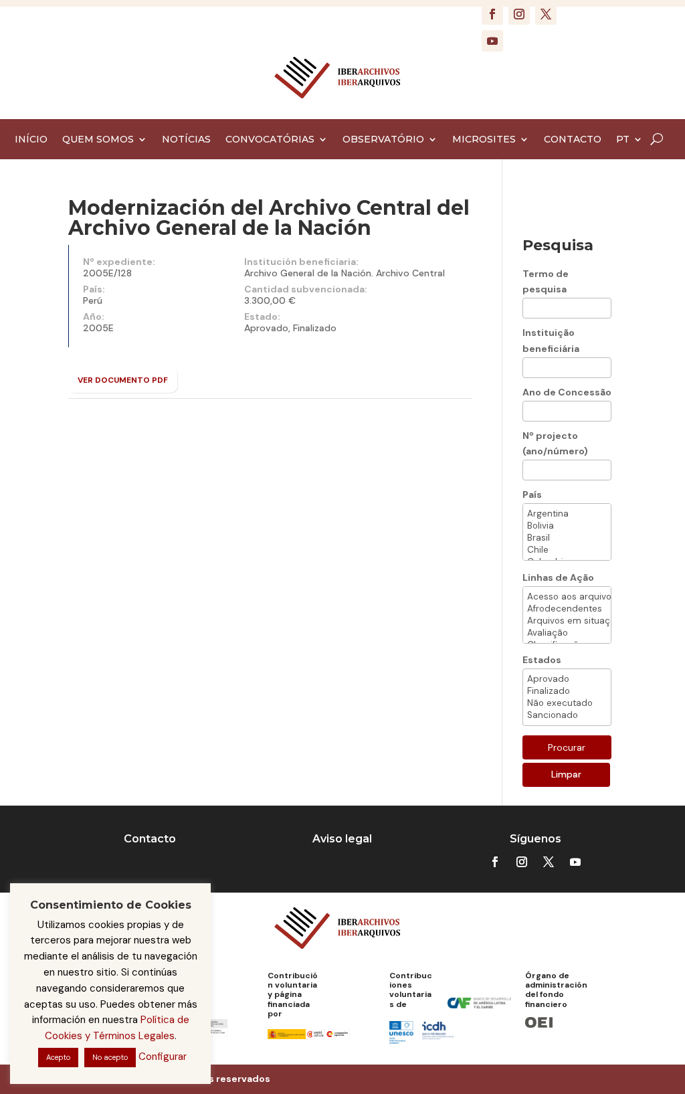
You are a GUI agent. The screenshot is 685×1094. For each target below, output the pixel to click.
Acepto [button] (58, 1057)
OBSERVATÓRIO (383, 139)
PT (622, 139)
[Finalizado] (567, 691)
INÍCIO (31, 139)
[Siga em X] (546, 14)
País (532, 494)
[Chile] (567, 550)
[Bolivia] (567, 526)
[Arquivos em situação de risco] (567, 621)
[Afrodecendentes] (567, 609)
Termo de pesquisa (545, 282)
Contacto (150, 838)
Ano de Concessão (566, 392)
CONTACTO (572, 139)
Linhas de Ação (558, 577)
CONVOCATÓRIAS (269, 139)
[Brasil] (567, 538)
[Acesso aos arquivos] (567, 597)
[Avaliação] (567, 633)
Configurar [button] (162, 1056)
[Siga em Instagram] (519, 14)
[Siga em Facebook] (492, 14)
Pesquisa (557, 245)
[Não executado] (567, 703)
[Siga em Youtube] (492, 41)
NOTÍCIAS (186, 139)
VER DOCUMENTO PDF (123, 380)
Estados (541, 660)
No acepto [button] (110, 1057)
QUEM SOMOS (98, 139)
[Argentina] (567, 514)
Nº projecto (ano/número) (555, 444)
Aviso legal (342, 838)
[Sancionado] (567, 715)
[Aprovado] (567, 679)
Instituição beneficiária (550, 341)
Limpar (566, 774)
